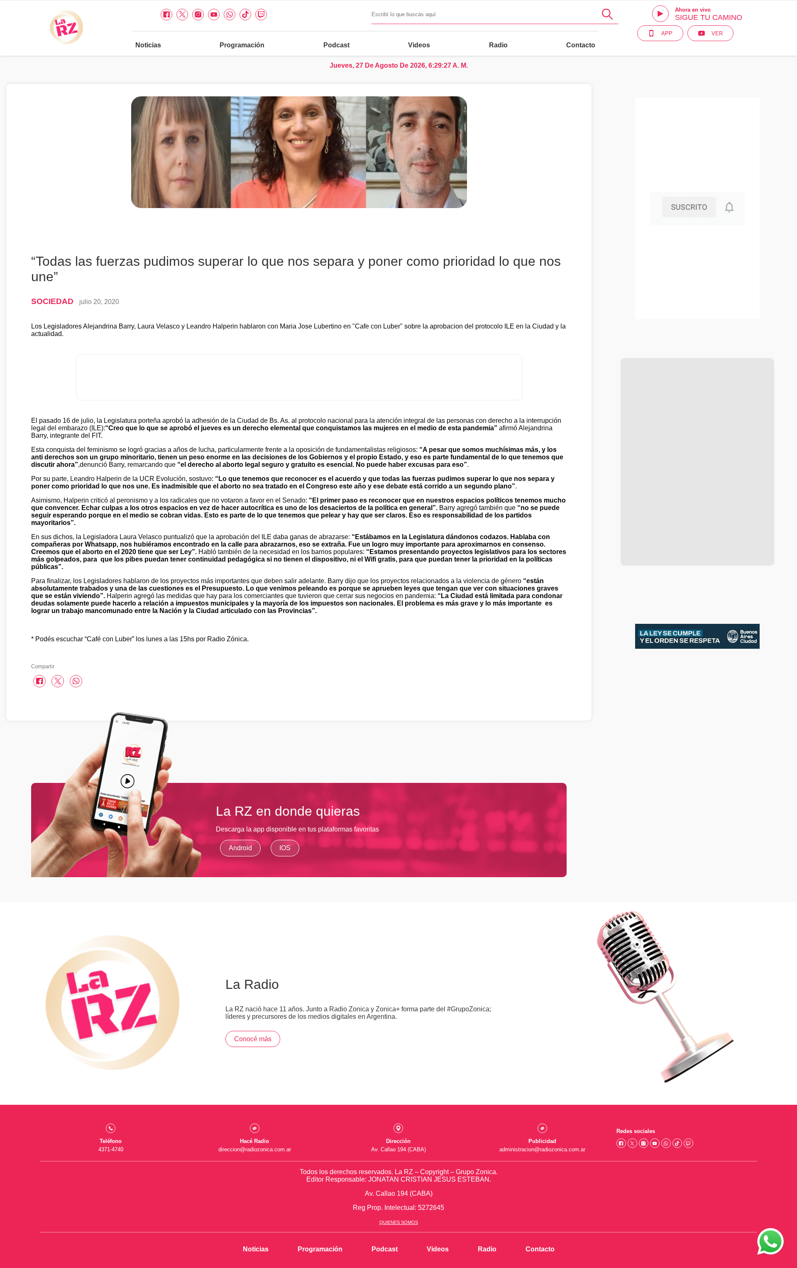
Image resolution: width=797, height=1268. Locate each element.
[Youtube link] (214, 14)
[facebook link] (166, 14)
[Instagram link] (198, 14)
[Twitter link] (182, 14)
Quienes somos (398, 1222)
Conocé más (252, 1038)
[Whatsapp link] (229, 14)
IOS (285, 847)
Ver (717, 33)
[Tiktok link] (245, 14)
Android (240, 847)
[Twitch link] (261, 14)
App (666, 33)
